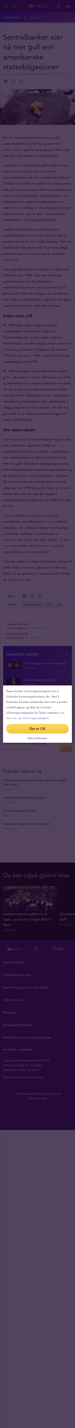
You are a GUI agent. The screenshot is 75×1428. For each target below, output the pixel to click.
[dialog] (37, 714)
